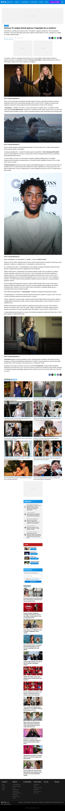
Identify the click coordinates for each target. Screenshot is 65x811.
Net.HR (41, 2)
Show (26, 544)
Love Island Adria (16, 784)
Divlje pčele (15, 794)
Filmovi (3, 786)
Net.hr (14, 379)
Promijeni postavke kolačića (57, 802)
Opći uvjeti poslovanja (5, 804)
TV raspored (24, 2)
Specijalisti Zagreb (17, 786)
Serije (3, 784)
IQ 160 (14, 788)
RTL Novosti (28, 570)
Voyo (3, 789)
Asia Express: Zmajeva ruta (15, 790)
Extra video (33, 2)
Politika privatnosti (34, 802)
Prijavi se (33, 581)
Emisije (17, 2)
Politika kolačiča (47, 802)
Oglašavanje (41, 802)
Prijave (47, 2)
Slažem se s (32, 578)
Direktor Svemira (16, 796)
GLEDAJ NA (53, 2)
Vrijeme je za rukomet (36, 785)
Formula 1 (15, 798)
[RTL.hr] (5, 2)
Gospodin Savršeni (17, 792)
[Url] (60, 38)
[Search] (62, 2)
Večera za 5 (36, 792)
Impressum (21, 802)
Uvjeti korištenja (27, 802)
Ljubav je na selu (37, 791)
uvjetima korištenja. (35, 578)
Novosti (10, 2)
